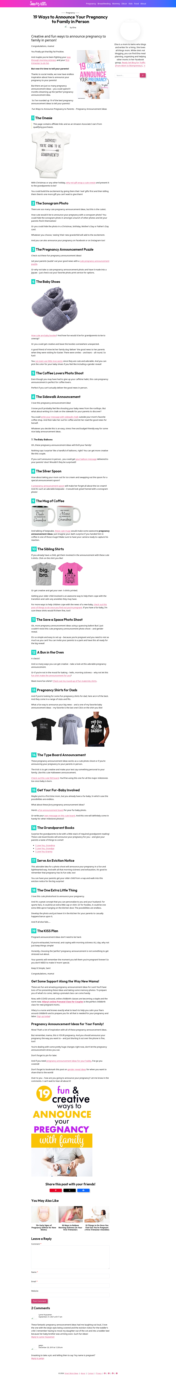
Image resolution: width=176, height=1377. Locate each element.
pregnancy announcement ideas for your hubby (68, 1060)
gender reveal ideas (77, 1069)
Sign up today (43, 1016)
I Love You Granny (43, 851)
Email (34, 1281)
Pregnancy (70, 12)
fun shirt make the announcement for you (51, 675)
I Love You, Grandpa (44, 848)
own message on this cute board (59, 815)
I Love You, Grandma (45, 845)
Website (34, 1291)
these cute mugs (63, 530)
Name (34, 1272)
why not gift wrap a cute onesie (81, 182)
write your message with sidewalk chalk (59, 417)
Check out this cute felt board (45, 778)
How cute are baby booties (43, 335)
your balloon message (86, 459)
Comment (36, 1244)
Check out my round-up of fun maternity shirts (75, 681)
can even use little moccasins (49, 361)
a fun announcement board (50, 810)
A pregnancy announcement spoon (47, 485)
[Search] (143, 75)
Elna (74, 27)
